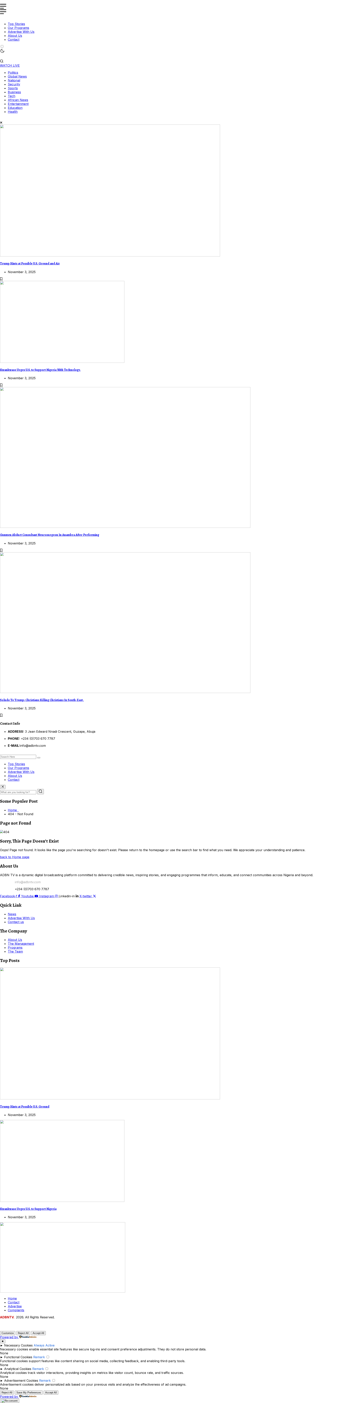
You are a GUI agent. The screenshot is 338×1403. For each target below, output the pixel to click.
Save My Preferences (28, 1392)
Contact (13, 39)
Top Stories (16, 24)
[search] (38, 757)
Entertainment (18, 104)
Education (15, 108)
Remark (39, 1357)
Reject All (23, 1333)
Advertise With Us (21, 32)
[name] (110, 255)
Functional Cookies (18, 1357)
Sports (13, 88)
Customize (8, 1333)
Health (13, 112)
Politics (13, 72)
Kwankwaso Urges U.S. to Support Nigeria (28, 1209)
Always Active (44, 1345)
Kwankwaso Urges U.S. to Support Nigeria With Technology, (40, 370)
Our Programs (18, 28)
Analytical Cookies (17, 1369)
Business (14, 92)
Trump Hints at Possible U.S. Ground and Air (30, 263)
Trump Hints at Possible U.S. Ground (24, 1106)
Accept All (38, 1333)
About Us (15, 36)
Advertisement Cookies (21, 1380)
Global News (17, 76)
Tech (11, 96)
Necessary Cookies (18, 1345)
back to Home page (14, 857)
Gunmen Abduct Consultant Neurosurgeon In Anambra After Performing (49, 535)
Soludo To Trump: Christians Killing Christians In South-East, (42, 700)
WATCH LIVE (10, 65)
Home (13, 810)
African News (18, 100)
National (14, 80)
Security (14, 84)
